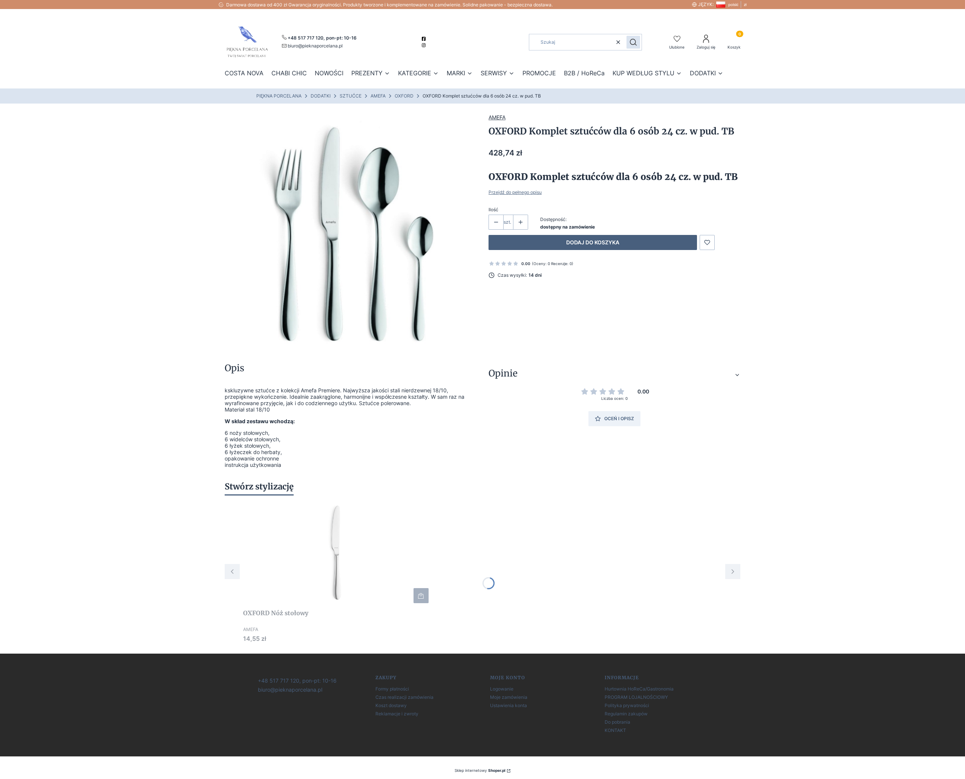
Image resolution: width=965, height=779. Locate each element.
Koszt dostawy (391, 705)
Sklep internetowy (480, 770)
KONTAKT (615, 730)
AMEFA (378, 96)
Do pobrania (617, 722)
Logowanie (501, 689)
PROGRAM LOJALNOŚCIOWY (636, 697)
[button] (633, 42)
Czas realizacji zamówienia (404, 697)
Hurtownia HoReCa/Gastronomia (639, 689)
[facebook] (424, 39)
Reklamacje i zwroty (396, 713)
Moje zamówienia (508, 697)
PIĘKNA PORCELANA (279, 96)
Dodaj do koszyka (592, 242)
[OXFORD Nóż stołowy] (337, 553)
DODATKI (321, 96)
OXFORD (404, 96)
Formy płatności (392, 689)
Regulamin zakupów (626, 713)
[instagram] (424, 45)
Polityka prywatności (627, 705)
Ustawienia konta (508, 705)
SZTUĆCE (350, 96)
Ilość (493, 209)
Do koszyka (421, 595)
